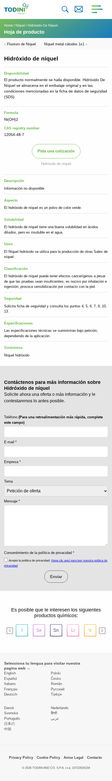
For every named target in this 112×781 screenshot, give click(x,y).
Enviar (56, 576)
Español (10, 679)
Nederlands (60, 708)
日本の (9, 724)
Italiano (9, 684)
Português (12, 718)
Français (11, 689)
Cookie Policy (48, 758)
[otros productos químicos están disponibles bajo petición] (78, 9)
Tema (8, 481)
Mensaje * (12, 501)
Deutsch (10, 694)
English (10, 673)
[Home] (16, 8)
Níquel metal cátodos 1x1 (65, 44)
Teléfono (53, 420)
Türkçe (56, 694)
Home (8, 25)
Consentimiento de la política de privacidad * (39, 553)
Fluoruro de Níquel (20, 44)
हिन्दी (54, 713)
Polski (56, 673)
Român (56, 684)
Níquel (20, 25)
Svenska (11, 713)
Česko (56, 679)
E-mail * (10, 442)
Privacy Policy (21, 758)
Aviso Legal (73, 758)
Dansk (9, 708)
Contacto (94, 758)
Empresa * (12, 462)
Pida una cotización (56, 151)
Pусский (57, 689)
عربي (55, 718)
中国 (7, 729)
